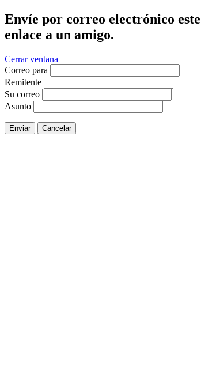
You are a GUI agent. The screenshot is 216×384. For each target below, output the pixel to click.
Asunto (18, 106)
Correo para (26, 70)
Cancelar (56, 128)
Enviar (20, 128)
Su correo (22, 94)
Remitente (23, 82)
